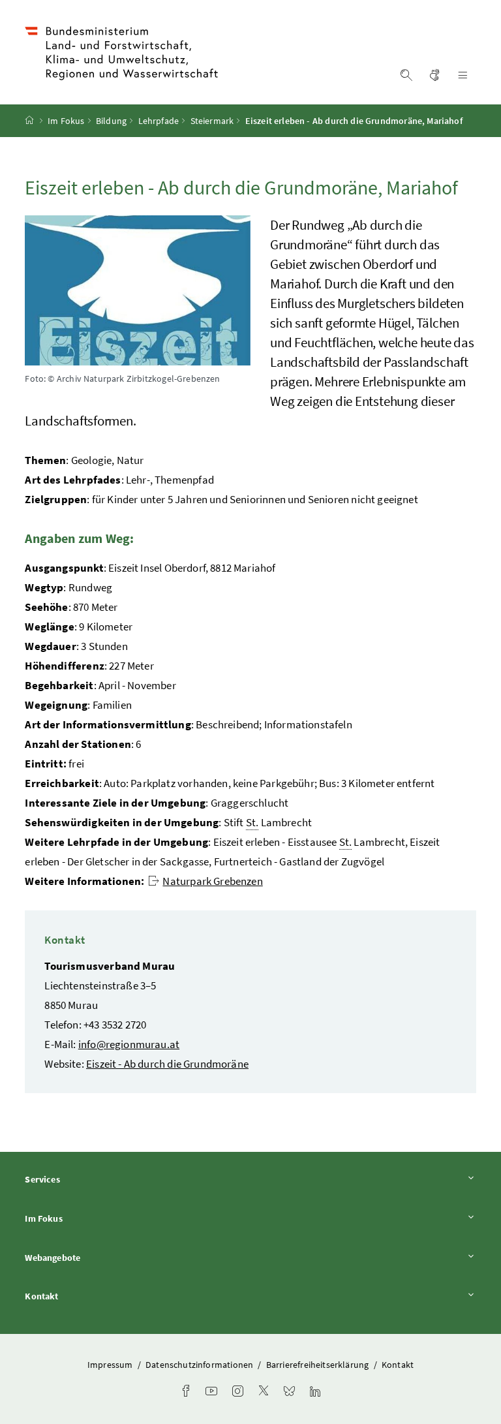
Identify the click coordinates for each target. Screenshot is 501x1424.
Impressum (111, 1364)
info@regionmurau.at (128, 1044)
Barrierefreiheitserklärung (318, 1364)
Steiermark (212, 121)
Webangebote (89, 1257)
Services (78, 1179)
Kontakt (77, 1296)
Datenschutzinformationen (200, 1364)
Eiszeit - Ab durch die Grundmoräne (167, 1064)
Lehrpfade (158, 121)
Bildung (111, 121)
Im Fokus (66, 121)
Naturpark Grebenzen (212, 881)
